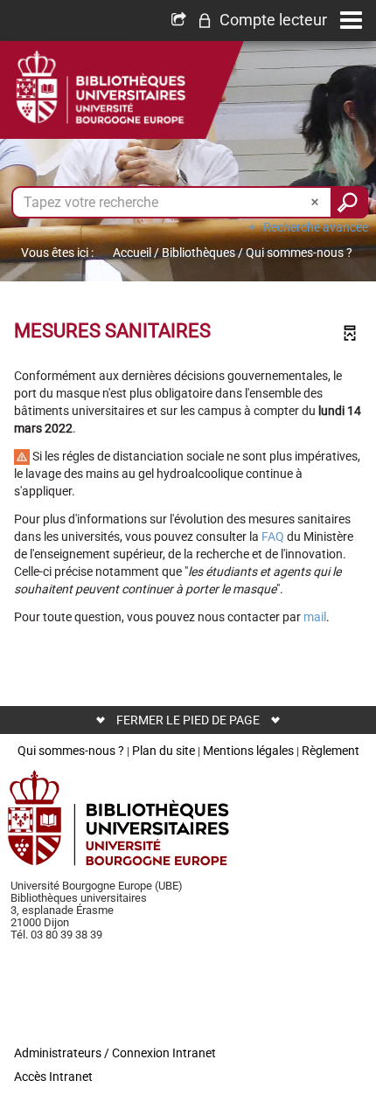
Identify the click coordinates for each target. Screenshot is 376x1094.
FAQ (272, 537)
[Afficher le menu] (351, 20)
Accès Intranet (53, 1077)
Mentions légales (248, 751)
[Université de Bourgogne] (119, 818)
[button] (262, 20)
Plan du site (163, 751)
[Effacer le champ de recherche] (316, 202)
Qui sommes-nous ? (70, 751)
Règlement (330, 751)
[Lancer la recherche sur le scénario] (349, 202)
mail (314, 617)
